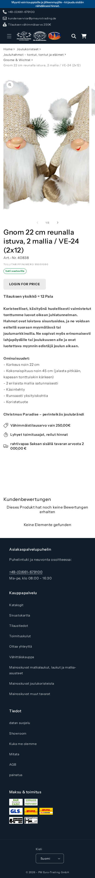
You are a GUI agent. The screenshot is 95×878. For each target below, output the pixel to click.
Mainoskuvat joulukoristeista (31, 683)
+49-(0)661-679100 (25, 572)
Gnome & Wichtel (16, 60)
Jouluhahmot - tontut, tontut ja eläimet (33, 54)
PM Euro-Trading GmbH (53, 872)
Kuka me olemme (23, 744)
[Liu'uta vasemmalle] (37, 223)
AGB (12, 764)
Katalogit (16, 605)
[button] (9, 36)
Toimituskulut (20, 636)
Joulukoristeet (28, 49)
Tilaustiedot (18, 626)
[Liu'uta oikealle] (58, 223)
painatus (16, 775)
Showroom (18, 733)
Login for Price (24, 284)
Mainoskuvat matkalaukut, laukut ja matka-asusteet (42, 670)
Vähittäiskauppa (21, 657)
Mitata (14, 754)
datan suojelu (19, 723)
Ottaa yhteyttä (20, 646)
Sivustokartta (19, 615)
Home (7, 49)
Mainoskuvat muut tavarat (29, 694)
